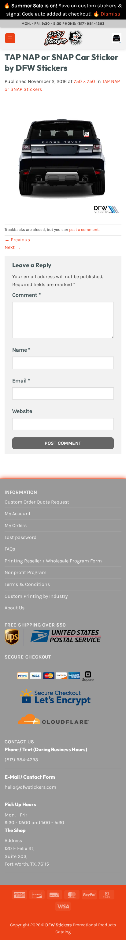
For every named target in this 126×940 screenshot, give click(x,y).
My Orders (16, 525)
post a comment (84, 229)
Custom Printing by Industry (36, 596)
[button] (10, 38)
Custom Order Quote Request (37, 502)
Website (22, 411)
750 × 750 (84, 81)
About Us (14, 608)
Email (21, 380)
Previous (17, 239)
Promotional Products (94, 924)
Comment (26, 295)
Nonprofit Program (25, 572)
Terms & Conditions (27, 584)
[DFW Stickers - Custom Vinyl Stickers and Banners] (63, 38)
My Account (18, 513)
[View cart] (116, 38)
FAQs (10, 549)
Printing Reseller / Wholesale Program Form (53, 561)
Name (21, 349)
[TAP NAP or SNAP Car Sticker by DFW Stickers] (63, 158)
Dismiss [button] (110, 14)
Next (13, 247)
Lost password (20, 537)
